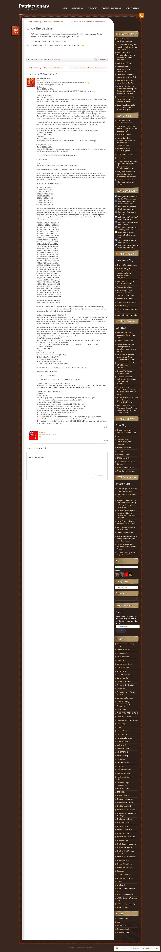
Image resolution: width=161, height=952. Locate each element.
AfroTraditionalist (123, 650)
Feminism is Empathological (127, 720)
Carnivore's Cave (123, 678)
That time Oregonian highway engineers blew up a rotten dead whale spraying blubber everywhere (126, 273)
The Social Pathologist (125, 847)
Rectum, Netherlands (124, 287)
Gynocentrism (122, 734)
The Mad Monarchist (124, 830)
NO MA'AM (121, 759)
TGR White (121, 792)
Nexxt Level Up (122, 756)
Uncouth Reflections (124, 874)
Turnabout (120, 871)
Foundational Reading (111, 8)
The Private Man (123, 840)
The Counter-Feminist (125, 799)
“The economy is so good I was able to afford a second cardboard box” (127, 128)
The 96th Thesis (123, 796)
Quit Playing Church (124, 770)
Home (65, 8)
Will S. (36, 59)
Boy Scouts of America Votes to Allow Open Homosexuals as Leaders (126, 357)
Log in (119, 922)
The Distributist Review (125, 803)
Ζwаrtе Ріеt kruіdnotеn (125, 299)
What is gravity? (123, 306)
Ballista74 (120, 660)
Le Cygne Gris (122, 745)
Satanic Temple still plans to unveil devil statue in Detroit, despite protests (127, 400)
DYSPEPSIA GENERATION (127, 713)
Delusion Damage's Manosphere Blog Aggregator (124, 704)
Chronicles (121, 689)
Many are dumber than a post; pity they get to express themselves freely (126, 174)
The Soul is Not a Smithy (126, 857)
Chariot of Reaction (124, 682)
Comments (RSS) (87, 947)
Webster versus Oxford (125, 468)
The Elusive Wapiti (124, 806)
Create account (122, 918)
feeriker (121, 202)
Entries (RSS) (74, 947)
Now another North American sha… (126, 235)
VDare (119, 882)
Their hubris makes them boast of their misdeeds (89, 22)
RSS (140, 16)
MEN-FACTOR (122, 752)
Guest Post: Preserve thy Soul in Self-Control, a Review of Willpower (126, 107)
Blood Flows (121, 671)
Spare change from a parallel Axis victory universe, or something (125, 293)
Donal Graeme (122, 710)
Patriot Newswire (123, 763)
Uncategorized (55, 59)
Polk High (120, 766)
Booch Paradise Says (125, 674)
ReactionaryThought (124, 773)
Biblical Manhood (123, 667)
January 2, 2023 (60, 41)
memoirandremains (124, 748)
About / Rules (77, 8)
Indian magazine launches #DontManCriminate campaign (126, 365)
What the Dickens (123, 455)
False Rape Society (124, 717)
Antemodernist (122, 653)
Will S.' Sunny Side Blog (126, 904)
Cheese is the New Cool (125, 685)
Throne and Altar (123, 860)
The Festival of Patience (126, 810)
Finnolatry (92, 8)
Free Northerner (122, 731)
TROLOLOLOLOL (123, 458)
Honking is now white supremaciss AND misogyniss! (124, 69)
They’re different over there (127, 265)
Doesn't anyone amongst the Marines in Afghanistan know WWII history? (126, 99)
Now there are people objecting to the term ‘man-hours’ (126, 335)
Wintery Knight (122, 907)
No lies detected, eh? (124, 154)
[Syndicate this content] (117, 253)
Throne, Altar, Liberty (124, 864)
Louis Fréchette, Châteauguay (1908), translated (124, 442)
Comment (99, 475)
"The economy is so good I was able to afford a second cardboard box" (127, 47)
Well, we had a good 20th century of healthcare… (45, 22)
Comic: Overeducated (125, 341)
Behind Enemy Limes (125, 664)
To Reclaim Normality (125, 867)
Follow (121, 631)
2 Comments (102, 59)
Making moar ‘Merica (124, 134)
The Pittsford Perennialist (126, 837)
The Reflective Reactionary (127, 844)
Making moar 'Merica (124, 63)
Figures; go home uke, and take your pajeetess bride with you (126, 182)
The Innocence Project (125, 819)
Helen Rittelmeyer (123, 741)
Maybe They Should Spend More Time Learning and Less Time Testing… (127, 538)
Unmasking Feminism (125, 878)
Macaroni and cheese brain (127, 315)
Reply (106, 427)
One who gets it (122, 158)
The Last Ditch (122, 826)
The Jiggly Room (123, 823)
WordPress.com (123, 933)
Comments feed (123, 929)
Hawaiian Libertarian (124, 738)
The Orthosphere (123, 833)
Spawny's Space (123, 789)
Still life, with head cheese (126, 302)
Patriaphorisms (132, 8)
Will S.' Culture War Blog (126, 894)
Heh (118, 436)
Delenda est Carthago (125, 698)
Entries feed (121, 926)
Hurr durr (120, 451)
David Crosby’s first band (126, 471)
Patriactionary (34, 6)
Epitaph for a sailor (124, 448)
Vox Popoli (121, 885)
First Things (121, 724)
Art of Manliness (123, 657)
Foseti (119, 727)
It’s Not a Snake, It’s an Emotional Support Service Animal (126, 546)
